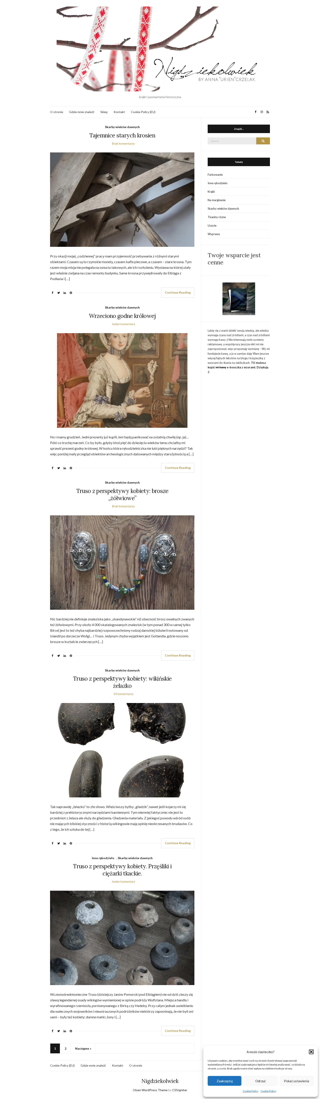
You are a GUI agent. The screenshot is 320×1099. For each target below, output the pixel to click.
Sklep (104, 112)
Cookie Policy (250, 1091)
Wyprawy (214, 234)
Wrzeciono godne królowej (122, 315)
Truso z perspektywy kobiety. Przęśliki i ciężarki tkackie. (122, 870)
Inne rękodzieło (103, 858)
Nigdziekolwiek (160, 1081)
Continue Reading (178, 292)
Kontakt (119, 112)
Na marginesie (217, 200)
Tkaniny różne (217, 217)
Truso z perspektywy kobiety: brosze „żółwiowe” (122, 494)
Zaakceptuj (225, 1081)
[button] (311, 1052)
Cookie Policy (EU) (143, 112)
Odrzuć (260, 1081)
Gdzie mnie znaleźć (81, 112)
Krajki (211, 191)
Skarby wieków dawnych (122, 127)
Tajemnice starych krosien (122, 135)
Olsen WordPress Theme (150, 1090)
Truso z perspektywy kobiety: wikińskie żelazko (122, 682)
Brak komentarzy (123, 143)
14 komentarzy (123, 694)
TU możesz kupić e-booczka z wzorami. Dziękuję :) (238, 367)
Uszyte (212, 225)
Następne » (83, 1048)
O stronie (56, 112)
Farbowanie (215, 174)
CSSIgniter (179, 1090)
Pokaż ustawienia (296, 1081)
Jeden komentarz (123, 324)
